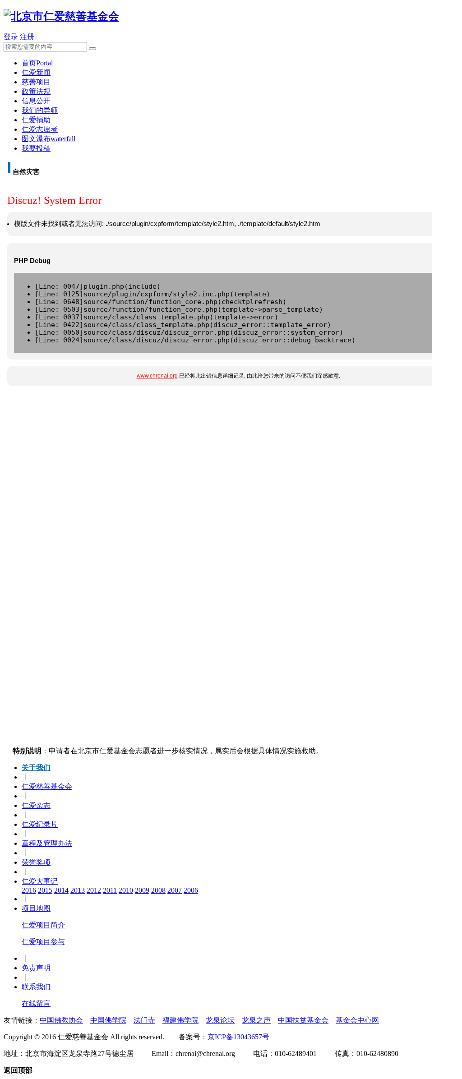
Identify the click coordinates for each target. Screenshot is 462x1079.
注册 (27, 37)
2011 (110, 890)
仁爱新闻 (36, 72)
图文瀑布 (48, 139)
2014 (61, 890)
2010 (126, 890)
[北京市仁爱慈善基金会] (61, 16)
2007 (174, 890)
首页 (37, 63)
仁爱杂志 (36, 805)
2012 (94, 890)
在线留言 (36, 1003)
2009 (142, 890)
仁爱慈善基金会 (47, 786)
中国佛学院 (108, 1020)
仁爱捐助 (36, 120)
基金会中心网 (357, 1020)
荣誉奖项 (36, 862)
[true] (92, 48)
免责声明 (36, 968)
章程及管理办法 (47, 843)
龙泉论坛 (220, 1020)
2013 (77, 890)
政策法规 (36, 91)
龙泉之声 (256, 1020)
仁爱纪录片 (40, 824)
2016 (29, 890)
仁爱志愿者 (40, 129)
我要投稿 (36, 148)
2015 (45, 890)
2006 (191, 890)
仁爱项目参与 (43, 941)
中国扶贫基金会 (303, 1020)
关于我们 (36, 767)
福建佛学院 (180, 1020)
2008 (158, 890)
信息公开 (36, 101)
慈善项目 (36, 82)
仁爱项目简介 (43, 925)
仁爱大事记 (40, 881)
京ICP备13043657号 (238, 1037)
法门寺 (144, 1020)
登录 (11, 37)
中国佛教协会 (61, 1020)
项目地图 (36, 908)
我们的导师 (40, 110)
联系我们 (36, 987)
